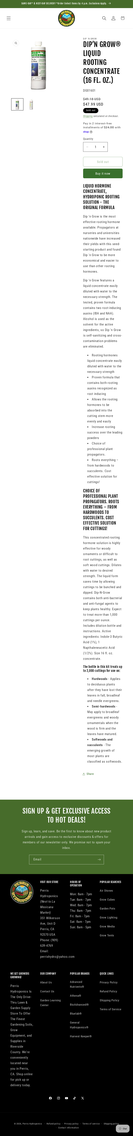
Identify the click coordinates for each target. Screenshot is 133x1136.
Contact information (68, 1127)
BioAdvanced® (79, 1004)
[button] (8, 18)
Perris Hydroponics (32, 1123)
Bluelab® (76, 1013)
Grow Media (107, 926)
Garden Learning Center (50, 1003)
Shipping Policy (109, 1000)
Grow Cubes (107, 899)
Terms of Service (110, 1009)
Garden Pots (107, 908)
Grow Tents (107, 935)
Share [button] (90, 774)
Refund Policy (108, 991)
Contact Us (47, 991)
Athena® (75, 995)
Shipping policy (111, 1123)
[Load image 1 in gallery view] (17, 104)
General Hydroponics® (79, 1025)
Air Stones (106, 890)
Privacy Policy (109, 982)
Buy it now (102, 173)
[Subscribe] (99, 859)
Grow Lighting (108, 917)
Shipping (88, 116)
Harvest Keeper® (81, 1036)
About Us (46, 982)
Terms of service (91, 1123)
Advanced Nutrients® (77, 984)
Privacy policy (71, 1123)
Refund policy (53, 1123)
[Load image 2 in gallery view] (31, 104)
